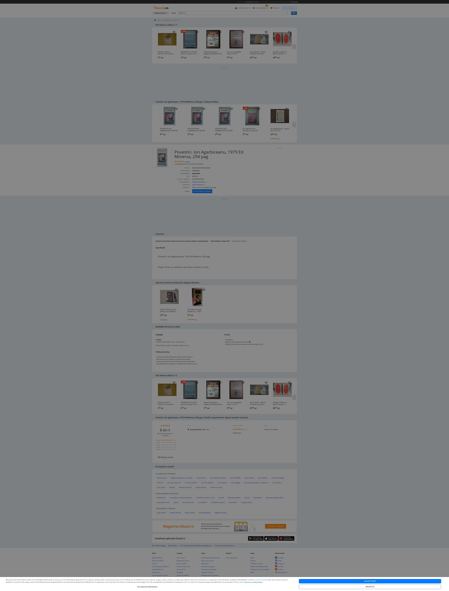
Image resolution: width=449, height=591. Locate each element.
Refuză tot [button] (370, 587)
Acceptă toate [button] (370, 581)
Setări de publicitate (190, 582)
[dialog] (224, 584)
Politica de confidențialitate (253, 582)
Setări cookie (238, 582)
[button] (147, 585)
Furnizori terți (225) (261, 580)
